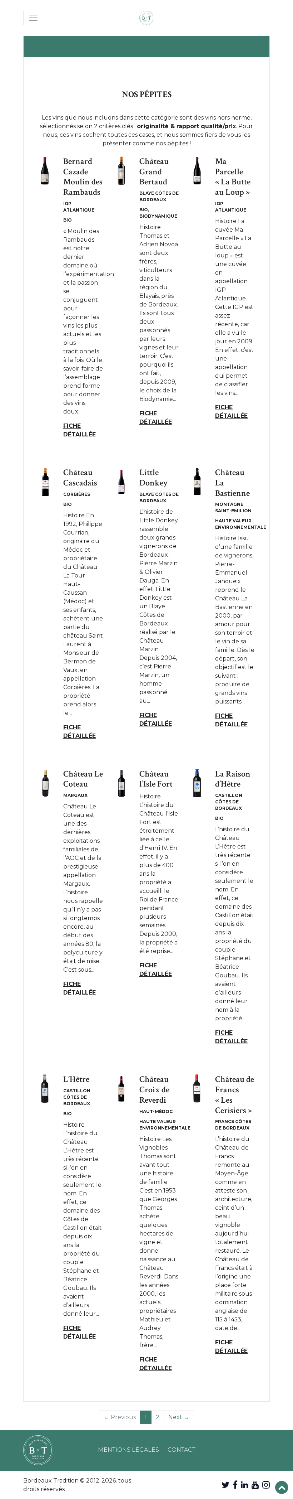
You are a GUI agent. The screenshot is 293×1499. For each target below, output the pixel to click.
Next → (178, 1417)
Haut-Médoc (156, 1111)
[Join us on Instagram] (266, 1485)
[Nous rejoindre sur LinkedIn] (244, 1485)
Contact (181, 1449)
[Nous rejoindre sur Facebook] (235, 1485)
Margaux (75, 795)
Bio (67, 220)
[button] (281, 1487)
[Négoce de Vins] (146, 18)
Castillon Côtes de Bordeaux (228, 802)
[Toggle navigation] (33, 18)
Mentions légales (128, 1449)
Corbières (76, 494)
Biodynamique (158, 216)
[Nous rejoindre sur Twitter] (225, 1485)
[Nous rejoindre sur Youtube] (255, 1485)
